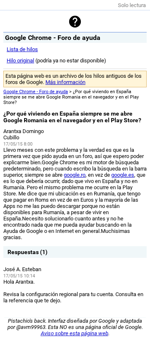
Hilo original (20, 60)
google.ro (74, 175)
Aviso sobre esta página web (74, 333)
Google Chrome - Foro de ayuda (35, 91)
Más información (65, 82)
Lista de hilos (22, 49)
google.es (122, 175)
